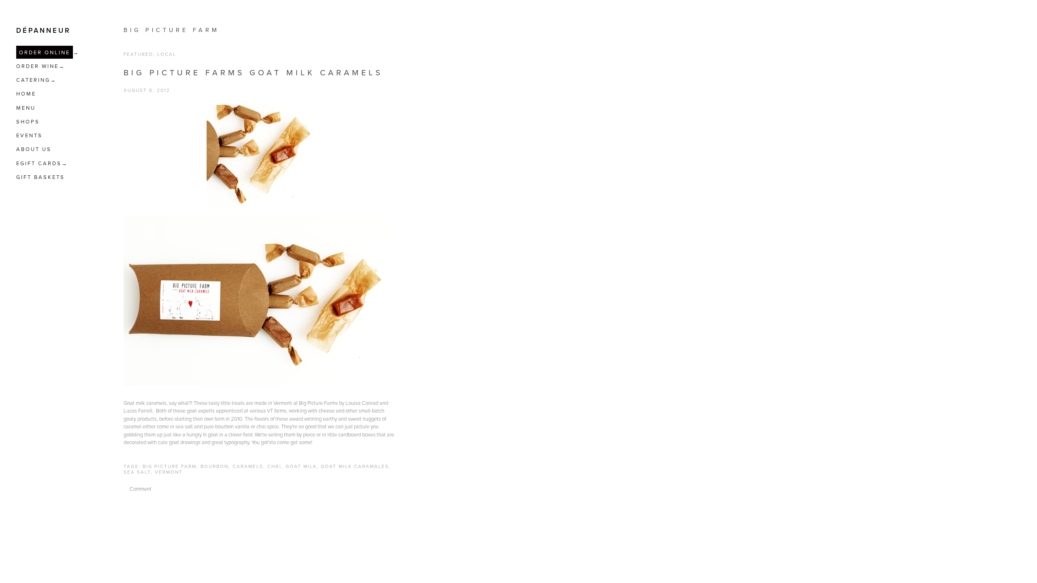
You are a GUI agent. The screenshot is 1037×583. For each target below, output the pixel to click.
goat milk (301, 466)
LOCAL (166, 54)
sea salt (137, 471)
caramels (248, 466)
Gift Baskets (40, 177)
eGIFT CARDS (39, 163)
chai (274, 466)
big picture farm (172, 30)
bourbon (214, 466)
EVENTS (29, 135)
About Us (33, 149)
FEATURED (138, 54)
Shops (28, 121)
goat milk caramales (355, 466)
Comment (140, 488)
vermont (169, 471)
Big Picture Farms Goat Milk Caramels (253, 72)
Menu (26, 107)
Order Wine (37, 66)
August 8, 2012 (147, 90)
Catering (33, 79)
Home (26, 93)
